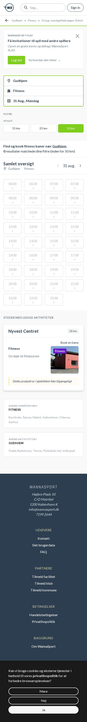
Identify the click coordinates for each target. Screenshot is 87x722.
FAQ (43, 552)
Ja (43, 710)
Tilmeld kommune (43, 590)
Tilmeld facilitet (43, 577)
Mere (43, 691)
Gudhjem (17, 20)
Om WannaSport (43, 646)
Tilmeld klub (43, 583)
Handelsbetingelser (43, 615)
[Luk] (77, 36)
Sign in (75, 7)
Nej (43, 700)
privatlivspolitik (45, 676)
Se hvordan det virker (45, 60)
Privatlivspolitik (43, 621)
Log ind (16, 60)
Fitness (32, 20)
